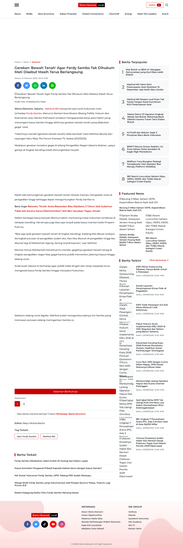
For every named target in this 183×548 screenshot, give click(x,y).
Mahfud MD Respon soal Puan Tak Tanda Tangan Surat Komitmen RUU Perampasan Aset (145, 102)
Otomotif (114, 13)
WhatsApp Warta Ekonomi (70, 414)
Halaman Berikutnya (65, 391)
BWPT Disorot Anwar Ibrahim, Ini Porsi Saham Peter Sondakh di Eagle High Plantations (145, 149)
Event (165, 13)
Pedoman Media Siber (92, 518)
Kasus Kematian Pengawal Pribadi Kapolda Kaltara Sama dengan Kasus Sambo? (58, 468)
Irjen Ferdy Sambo (26, 436)
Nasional (36, 62)
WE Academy (135, 522)
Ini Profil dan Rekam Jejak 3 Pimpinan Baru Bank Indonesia (144, 133)
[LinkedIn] (43, 85)
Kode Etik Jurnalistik (91, 525)
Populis (132, 515)
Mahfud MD (52, 108)
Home (17, 62)
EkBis (29, 13)
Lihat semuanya (158, 260)
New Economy (46, 13)
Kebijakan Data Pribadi (92, 528)
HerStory (132, 512)
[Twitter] (26, 85)
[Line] (52, 85)
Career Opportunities (91, 515)
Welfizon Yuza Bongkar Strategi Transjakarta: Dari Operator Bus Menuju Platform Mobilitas (144, 164)
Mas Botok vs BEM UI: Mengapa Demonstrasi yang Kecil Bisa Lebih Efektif (144, 72)
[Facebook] (18, 85)
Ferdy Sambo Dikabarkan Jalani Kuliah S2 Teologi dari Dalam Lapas (51, 461)
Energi (128, 13)
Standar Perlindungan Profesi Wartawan (101, 522)
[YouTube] (53, 524)
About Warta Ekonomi (92, 512)
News (18, 13)
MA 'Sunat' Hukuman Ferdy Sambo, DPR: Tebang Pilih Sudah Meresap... (53, 475)
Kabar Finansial (68, 13)
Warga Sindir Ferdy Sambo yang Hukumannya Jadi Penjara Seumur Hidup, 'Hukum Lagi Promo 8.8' (62, 484)
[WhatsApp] (35, 85)
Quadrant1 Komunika (138, 518)
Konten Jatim (135, 528)
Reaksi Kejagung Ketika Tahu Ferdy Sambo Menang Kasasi (47, 492)
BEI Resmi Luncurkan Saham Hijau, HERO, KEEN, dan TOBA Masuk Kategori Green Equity (146, 179)
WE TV (131, 525)
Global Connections (93, 13)
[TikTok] (44, 524)
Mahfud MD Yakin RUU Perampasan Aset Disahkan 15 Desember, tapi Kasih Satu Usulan (145, 87)
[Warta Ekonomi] (91, 4)
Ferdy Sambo (34, 113)
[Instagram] (61, 524)
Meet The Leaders (147, 13)
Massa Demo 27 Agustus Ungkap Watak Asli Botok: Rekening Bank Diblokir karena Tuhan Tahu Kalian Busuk (146, 118)
